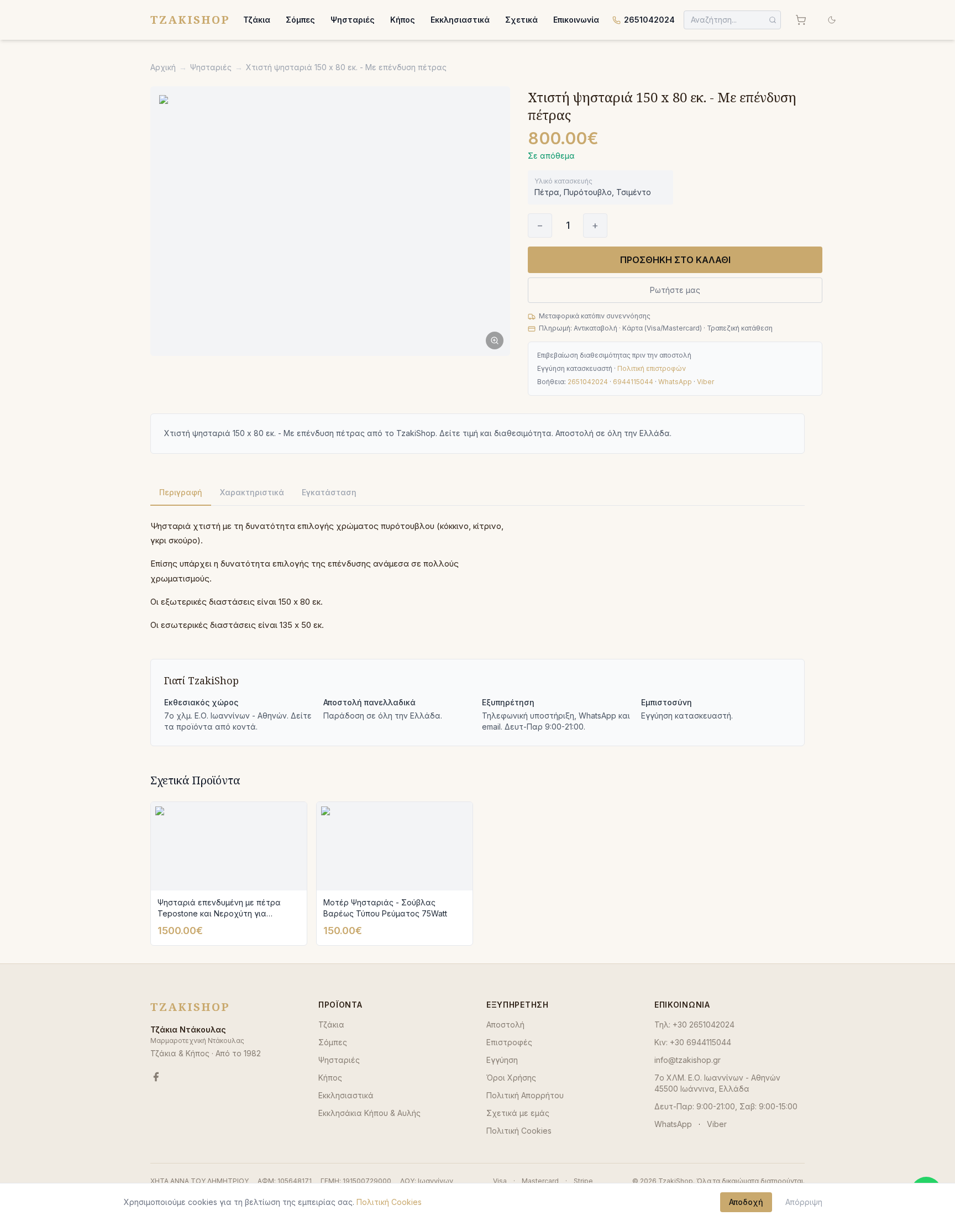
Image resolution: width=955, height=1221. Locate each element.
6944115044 (633, 382)
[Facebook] (155, 1076)
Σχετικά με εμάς (517, 1113)
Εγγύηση (502, 1060)
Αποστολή (505, 1024)
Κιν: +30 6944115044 (692, 1042)
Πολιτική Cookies (519, 1130)
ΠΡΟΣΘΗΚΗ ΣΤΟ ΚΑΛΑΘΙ (675, 259)
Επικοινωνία (576, 19)
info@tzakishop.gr (687, 1060)
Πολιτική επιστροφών (651, 368)
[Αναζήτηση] (772, 20)
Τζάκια (256, 19)
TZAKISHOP (190, 19)
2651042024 (649, 19)
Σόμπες (300, 19)
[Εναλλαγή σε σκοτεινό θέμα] (832, 20)
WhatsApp (675, 382)
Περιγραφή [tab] (180, 492)
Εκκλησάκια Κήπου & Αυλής (369, 1113)
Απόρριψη (803, 1202)
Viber (705, 382)
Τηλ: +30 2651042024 (694, 1024)
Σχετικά (521, 19)
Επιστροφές (509, 1042)
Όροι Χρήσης (511, 1077)
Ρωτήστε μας (675, 290)
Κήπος (402, 19)
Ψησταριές (352, 19)
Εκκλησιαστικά (460, 19)
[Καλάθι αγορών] (801, 20)
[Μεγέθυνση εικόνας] (330, 221)
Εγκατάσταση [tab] (329, 492)
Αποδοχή (746, 1202)
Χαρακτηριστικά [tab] (252, 492)
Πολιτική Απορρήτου (525, 1095)
